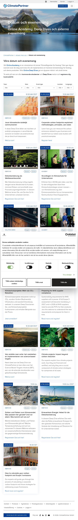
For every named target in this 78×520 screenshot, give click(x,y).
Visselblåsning (9, 507)
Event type (39, 84)
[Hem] (17, 6)
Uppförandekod (63, 504)
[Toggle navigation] (71, 6)
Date (26, 84)
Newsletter (53, 1)
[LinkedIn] (43, 515)
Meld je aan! (9, 140)
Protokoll (15, 504)
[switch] (29, 267)
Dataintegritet (50, 504)
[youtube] (49, 515)
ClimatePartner (9, 55)
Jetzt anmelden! (11, 318)
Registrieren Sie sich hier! (14, 199)
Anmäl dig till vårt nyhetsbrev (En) (17, 515)
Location (60, 84)
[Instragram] (46, 515)
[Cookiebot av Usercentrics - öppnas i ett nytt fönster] (67, 234)
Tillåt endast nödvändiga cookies (14, 282)
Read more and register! (51, 318)
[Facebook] (40, 515)
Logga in (71, 1)
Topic (5, 84)
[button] (46, 2)
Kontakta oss (63, 6)
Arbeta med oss (21, 55)
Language (69, 84)
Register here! (47, 140)
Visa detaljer (67, 275)
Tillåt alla (64, 282)
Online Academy (12, 65)
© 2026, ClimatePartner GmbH (63, 515)
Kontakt (6, 504)
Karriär (62, 1)
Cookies (19, 507)
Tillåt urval (39, 282)
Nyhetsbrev (25, 504)
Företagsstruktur (37, 504)
